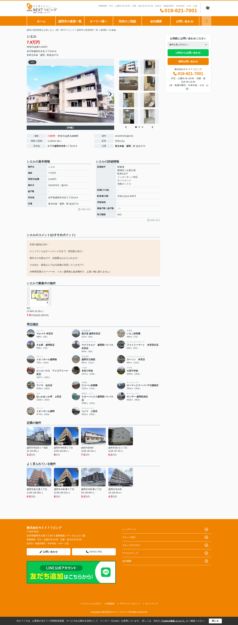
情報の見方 (86, 209)
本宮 (42, 51)
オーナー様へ (98, 21)
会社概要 (156, 21)
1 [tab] (136, 127)
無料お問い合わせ (188, 61)
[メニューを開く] (206, 21)
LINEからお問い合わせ (188, 52)
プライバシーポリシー (129, 603)
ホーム (41, 21)
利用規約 (110, 603)
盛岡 (128, 146)
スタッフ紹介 (129, 537)
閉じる (215, 621)
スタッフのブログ (131, 545)
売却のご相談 (127, 21)
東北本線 (119, 146)
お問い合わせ (184, 21)
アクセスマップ (130, 553)
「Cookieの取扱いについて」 (173, 621)
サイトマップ (151, 603)
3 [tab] (142, 127)
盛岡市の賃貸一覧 (70, 21)
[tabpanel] (139, 92)
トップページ (129, 529)
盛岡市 (37, 51)
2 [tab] (139, 127)
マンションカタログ (92, 603)
